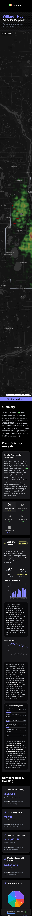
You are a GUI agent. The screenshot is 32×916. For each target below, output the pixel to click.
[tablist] (16, 518)
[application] (16, 592)
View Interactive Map (14, 399)
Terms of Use (10, 395)
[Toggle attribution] (30, 395)
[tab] (9, 507)
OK (27, 912)
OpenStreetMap (25, 394)
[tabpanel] (16, 655)
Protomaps (17, 394)
